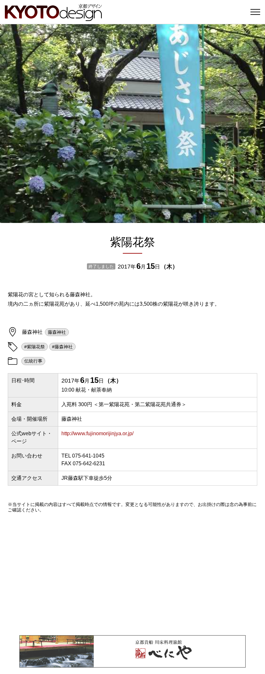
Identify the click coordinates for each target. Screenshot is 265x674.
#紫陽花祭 (34, 346)
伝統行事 (33, 360)
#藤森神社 (62, 346)
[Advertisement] (132, 574)
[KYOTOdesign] (53, 18)
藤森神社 (57, 332)
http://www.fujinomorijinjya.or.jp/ (97, 433)
